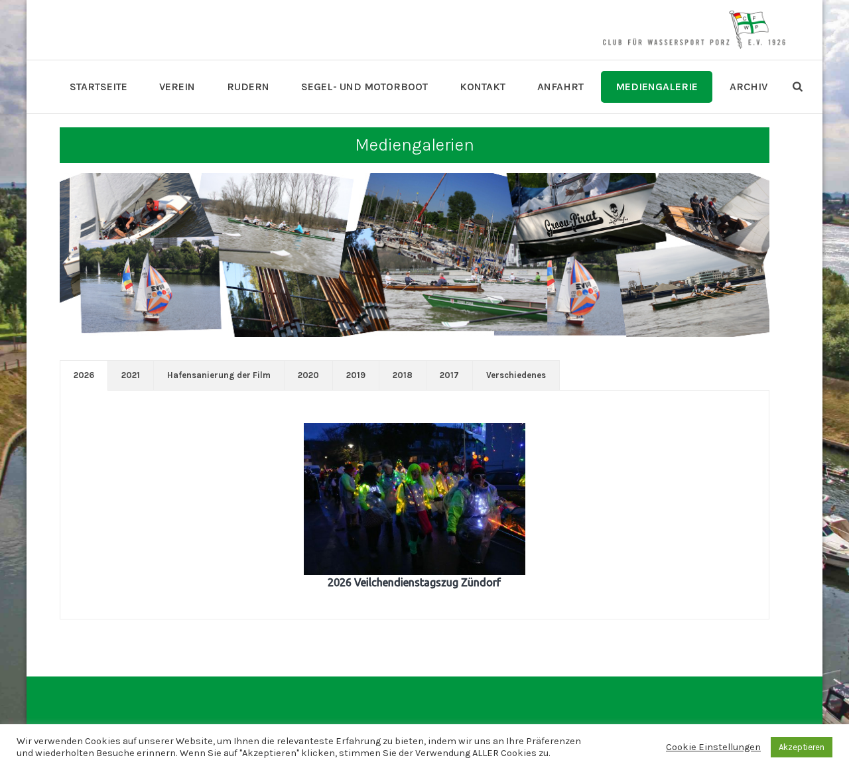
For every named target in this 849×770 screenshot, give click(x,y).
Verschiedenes (516, 375)
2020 (308, 375)
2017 (449, 375)
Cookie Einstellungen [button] (713, 747)
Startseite (98, 86)
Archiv (748, 86)
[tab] (84, 375)
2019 (355, 375)
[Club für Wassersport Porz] (693, 30)
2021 (130, 375)
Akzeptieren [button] (801, 747)
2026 (84, 375)
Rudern (248, 86)
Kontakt (482, 86)
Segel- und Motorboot (364, 86)
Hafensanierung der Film (219, 375)
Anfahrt (560, 86)
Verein (177, 86)
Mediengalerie (657, 86)
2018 (403, 375)
